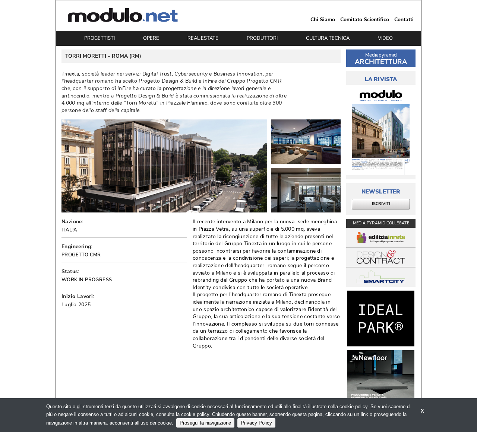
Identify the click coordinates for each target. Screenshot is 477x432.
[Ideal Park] (381, 318)
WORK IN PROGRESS (86, 279)
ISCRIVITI (381, 204)
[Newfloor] (381, 378)
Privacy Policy (256, 423)
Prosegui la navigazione (205, 423)
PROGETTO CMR (81, 255)
